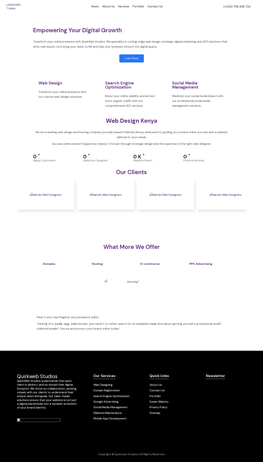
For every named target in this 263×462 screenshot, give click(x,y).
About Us (108, 6)
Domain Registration (106, 390)
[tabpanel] (131, 306)
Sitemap (155, 413)
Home (95, 6)
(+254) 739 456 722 (236, 6)
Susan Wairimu (159, 401)
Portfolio (138, 6)
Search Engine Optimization (111, 396)
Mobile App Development (109, 418)
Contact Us (155, 6)
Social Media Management (110, 407)
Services (123, 6)
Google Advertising (105, 401)
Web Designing (103, 385)
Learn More (131, 58)
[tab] (60, 264)
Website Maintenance (107, 413)
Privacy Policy (158, 407)
